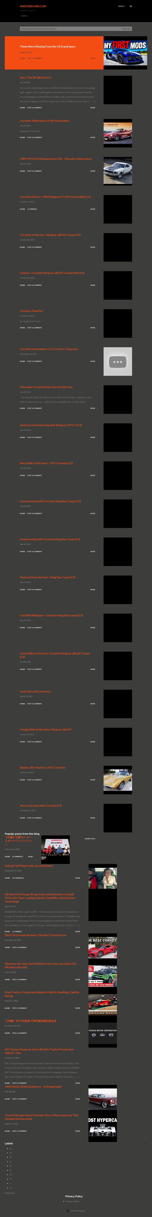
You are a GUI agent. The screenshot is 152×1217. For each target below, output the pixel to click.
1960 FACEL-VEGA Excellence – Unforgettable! (33, 1086)
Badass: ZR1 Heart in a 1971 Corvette (42, 767)
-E (10, 1166)
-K (10, 1187)
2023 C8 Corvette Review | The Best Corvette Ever (35, 935)
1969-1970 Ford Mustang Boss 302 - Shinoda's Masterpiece (56, 158)
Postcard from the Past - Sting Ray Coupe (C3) (47, 577)
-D (10, 1161)
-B (10, 1153)
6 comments (17, 856)
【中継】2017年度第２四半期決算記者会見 (30, 1020)
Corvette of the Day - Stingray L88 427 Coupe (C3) (50, 234)
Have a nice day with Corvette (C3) (41, 805)
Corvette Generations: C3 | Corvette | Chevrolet (49, 349)
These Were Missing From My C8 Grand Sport (47, 46)
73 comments (18, 878)
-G (10, 1174)
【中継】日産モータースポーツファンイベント (18, 841)
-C (10, 1157)
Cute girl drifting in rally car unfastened (29, 865)
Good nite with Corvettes (35, 691)
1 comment (32, 209)
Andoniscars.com (33, 6)
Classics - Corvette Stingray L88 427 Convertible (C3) (52, 272)
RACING (24, 16)
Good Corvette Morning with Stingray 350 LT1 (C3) (51, 425)
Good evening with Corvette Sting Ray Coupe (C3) (50, 539)
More (92, 58)
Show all (126, 29)
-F (10, 1170)
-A (10, 1148)
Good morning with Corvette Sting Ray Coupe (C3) (50, 501)
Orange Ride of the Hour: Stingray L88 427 (46, 729)
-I (10, 1183)
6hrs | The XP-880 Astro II (35, 77)
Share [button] (22, 58)
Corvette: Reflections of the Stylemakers (44, 120)
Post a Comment (34, 58)
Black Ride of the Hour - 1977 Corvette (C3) (46, 463)
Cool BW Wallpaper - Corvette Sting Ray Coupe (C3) (51, 615)
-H (10, 1179)
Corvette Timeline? (31, 311)
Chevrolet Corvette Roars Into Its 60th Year (46, 387)
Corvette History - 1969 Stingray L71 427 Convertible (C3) (55, 196)
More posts (90, 839)
